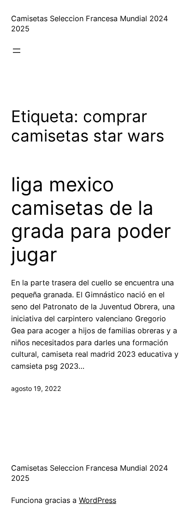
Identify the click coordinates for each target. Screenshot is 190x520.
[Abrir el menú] (16, 50)
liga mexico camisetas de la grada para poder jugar (91, 219)
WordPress (97, 500)
